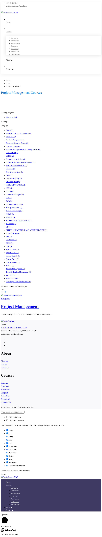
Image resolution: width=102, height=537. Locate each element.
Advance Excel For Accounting (18, 133)
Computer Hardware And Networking (20, 162)
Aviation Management (15, 140)
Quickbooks (11, 240)
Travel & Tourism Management (18, 272)
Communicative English (16, 159)
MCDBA (10, 217)
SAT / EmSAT (12, 249)
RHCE (9, 243)
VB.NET (10, 275)
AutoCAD (11, 137)
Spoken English (13, 256)
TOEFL (10, 266)
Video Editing (12, 278)
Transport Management (15, 269)
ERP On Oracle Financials (16, 166)
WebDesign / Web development (18, 282)
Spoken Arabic (12, 253)
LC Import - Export (14, 204)
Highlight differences (16, 420)
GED (9, 175)
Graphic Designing (14, 178)
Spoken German (13, 262)
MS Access (11, 224)
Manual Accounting (14, 211)
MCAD (10, 214)
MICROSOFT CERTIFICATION (19, 220)
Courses (8, 83)
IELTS (9, 191)
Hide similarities (14, 417)
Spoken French (12, 259)
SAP (9, 246)
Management (12, 117)
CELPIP (10, 156)
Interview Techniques (15, 195)
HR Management (13, 182)
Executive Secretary (14, 172)
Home (8, 80)
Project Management (14, 233)
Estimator (10, 169)
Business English (13, 146)
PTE (9, 237)
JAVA (9, 201)
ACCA (9, 130)
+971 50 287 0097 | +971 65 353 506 (14, 328)
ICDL (9, 188)
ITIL (9, 198)
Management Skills (14, 208)
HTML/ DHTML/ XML (16, 185)
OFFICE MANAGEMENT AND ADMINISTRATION (26, 230)
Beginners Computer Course (17, 143)
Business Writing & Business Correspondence (23, 149)
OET (9, 227)
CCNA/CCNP (12, 153)
